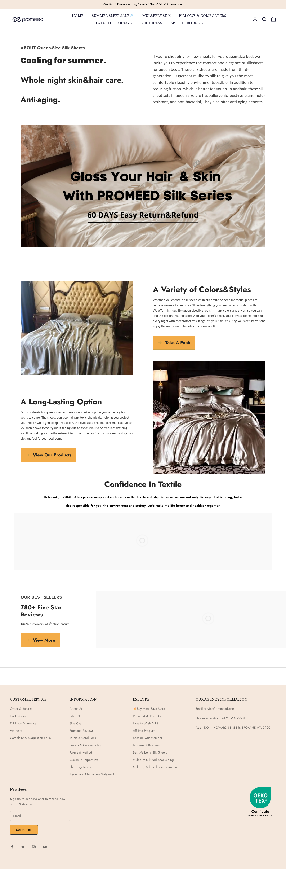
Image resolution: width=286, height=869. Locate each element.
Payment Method (81, 752)
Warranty (16, 730)
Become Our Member (147, 738)
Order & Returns (21, 708)
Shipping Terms (80, 767)
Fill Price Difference (23, 723)
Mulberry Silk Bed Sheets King (153, 760)
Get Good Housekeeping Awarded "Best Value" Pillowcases (142, 4)
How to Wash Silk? (145, 723)
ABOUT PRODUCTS (188, 23)
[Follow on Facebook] (12, 847)
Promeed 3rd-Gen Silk (148, 716)
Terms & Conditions (83, 738)
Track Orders (18, 716)
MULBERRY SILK (156, 16)
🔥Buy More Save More (149, 708)
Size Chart (76, 723)
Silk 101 (75, 716)
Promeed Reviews (81, 730)
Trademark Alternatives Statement (92, 774)
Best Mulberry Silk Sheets (150, 752)
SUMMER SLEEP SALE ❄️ (113, 16)
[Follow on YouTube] (45, 847)
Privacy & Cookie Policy (85, 745)
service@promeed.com (219, 708)
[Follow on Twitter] (23, 847)
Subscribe (24, 830)
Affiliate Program (144, 730)
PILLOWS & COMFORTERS (202, 16)
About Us (76, 708)
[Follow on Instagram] (34, 847)
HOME (78, 16)
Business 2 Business (146, 745)
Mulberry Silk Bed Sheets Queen (155, 767)
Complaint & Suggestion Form (30, 738)
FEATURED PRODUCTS (113, 23)
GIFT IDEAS (152, 23)
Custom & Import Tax (84, 760)
